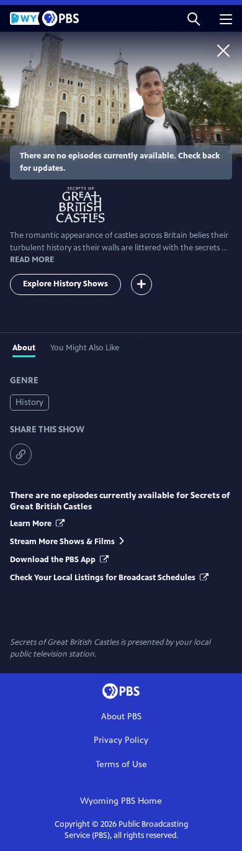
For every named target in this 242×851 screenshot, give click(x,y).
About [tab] (23, 348)
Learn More (31, 524)
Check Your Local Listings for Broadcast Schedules (103, 578)
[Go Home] (223, 50)
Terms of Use (121, 764)
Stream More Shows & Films (62, 542)
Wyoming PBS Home (121, 801)
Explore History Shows (65, 284)
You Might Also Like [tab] (84, 348)
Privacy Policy (121, 740)
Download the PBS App (53, 560)
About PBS (121, 716)
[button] (193, 18)
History (29, 402)
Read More (32, 260)
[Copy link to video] (21, 454)
